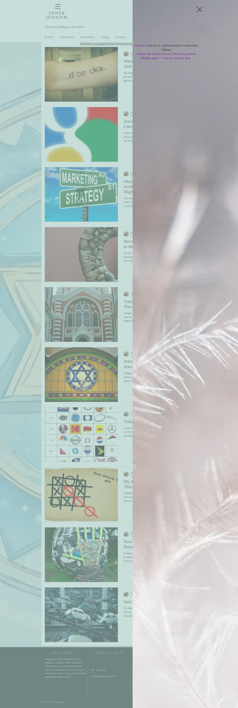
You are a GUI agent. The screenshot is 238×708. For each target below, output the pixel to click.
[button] (199, 9)
